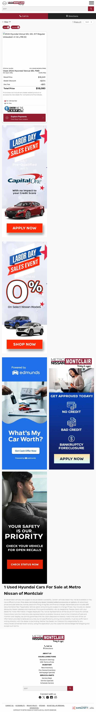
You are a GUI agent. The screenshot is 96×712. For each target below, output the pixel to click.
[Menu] (91, 3)
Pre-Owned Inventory (47, 670)
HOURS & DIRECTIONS (47, 656)
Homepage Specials (47, 672)
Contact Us (10, 705)
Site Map (42, 705)
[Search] (91, 8)
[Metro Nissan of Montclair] (13, 3)
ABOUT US (47, 653)
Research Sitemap (47, 659)
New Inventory (47, 667)
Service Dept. (47, 678)
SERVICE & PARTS (47, 675)
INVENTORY (47, 665)
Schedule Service (47, 683)
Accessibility (20, 705)
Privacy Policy (32, 705)
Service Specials (47, 680)
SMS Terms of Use (47, 662)
